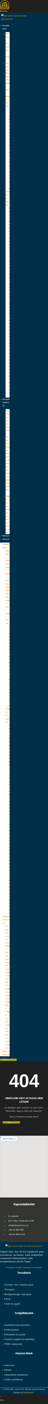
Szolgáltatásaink (5, 402)
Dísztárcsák (9, 313)
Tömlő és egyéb (8, 198)
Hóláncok (9, 384)
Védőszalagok (9, 351)
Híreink (5, 539)
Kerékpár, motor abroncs (9, 261)
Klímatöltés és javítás (7, 458)
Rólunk (5, 536)
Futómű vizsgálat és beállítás (8, 481)
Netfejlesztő (28, 1392)
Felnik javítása (8, 442)
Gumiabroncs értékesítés (7, 523)
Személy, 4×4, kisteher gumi (8, 47)
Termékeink (5, 546)
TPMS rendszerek (8, 502)
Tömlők (9, 216)
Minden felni (9, 125)
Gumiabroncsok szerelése (7, 422)
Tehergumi (7, 66)
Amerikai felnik (9, 167)
